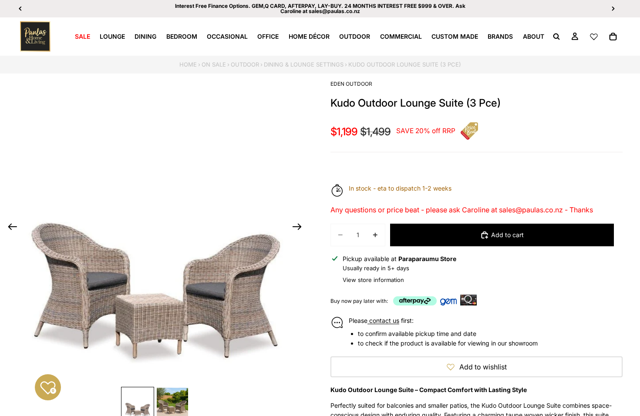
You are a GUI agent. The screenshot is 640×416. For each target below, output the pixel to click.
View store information (373, 279)
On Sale (214, 64)
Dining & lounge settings (304, 64)
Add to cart (507, 234)
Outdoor (245, 64)
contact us (383, 320)
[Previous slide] (10, 228)
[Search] (556, 36)
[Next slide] (300, 228)
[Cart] (613, 36)
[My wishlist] (593, 36)
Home (188, 64)
